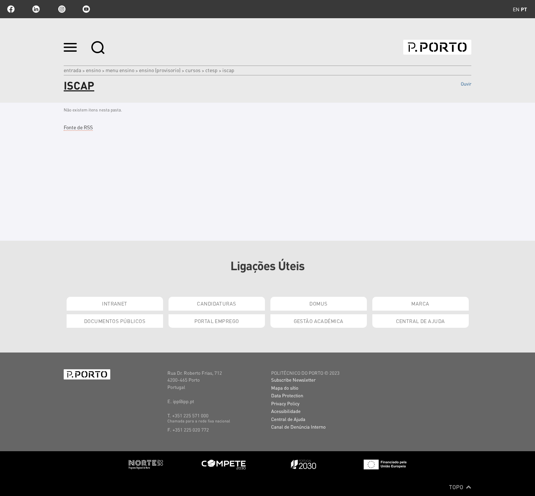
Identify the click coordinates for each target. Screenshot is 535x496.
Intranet (114, 303)
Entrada (72, 70)
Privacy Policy (285, 403)
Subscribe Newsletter (293, 380)
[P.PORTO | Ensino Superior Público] (437, 47)
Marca (420, 303)
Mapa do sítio (284, 388)
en (516, 9)
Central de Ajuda (420, 321)
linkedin (36, 9)
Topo (457, 487)
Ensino (93, 70)
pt (524, 9)
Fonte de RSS (78, 127)
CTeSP (211, 70)
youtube (86, 9)
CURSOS (193, 70)
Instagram (61, 9)
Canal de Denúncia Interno (298, 427)
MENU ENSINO (120, 70)
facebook (11, 9)
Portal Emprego (216, 321)
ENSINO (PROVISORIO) (160, 70)
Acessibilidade (286, 411)
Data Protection (287, 395)
